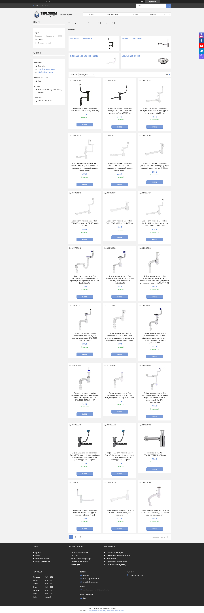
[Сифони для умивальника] (163, 43)
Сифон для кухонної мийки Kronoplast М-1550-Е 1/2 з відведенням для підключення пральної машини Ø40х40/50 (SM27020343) (154, 338)
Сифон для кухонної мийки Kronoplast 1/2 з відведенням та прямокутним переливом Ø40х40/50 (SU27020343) (84, 279)
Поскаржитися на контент (96, 611)
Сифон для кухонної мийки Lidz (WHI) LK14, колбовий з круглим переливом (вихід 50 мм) (155, 223)
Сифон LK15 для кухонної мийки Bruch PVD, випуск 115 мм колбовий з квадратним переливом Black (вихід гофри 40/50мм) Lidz (85, 456)
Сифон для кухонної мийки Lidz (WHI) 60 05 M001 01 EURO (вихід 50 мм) (85, 223)
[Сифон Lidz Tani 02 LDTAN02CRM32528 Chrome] (155, 439)
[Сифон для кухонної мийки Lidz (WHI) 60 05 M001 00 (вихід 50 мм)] (120, 207)
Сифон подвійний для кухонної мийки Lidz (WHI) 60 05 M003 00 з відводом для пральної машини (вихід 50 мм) (84, 166)
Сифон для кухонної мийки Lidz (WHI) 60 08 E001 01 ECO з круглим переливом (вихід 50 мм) (154, 110)
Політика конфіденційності (115, 611)
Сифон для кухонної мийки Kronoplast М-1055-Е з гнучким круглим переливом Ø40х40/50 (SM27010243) (84, 336)
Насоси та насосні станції (79, 562)
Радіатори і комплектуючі (115, 553)
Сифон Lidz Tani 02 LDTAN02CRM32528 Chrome (154, 454)
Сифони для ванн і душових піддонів (84, 56)
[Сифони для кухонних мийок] (111, 43)
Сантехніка (92, 23)
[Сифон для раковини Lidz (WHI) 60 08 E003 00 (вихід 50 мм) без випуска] (120, 496)
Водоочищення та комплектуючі (117, 562)
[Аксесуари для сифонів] (163, 61)
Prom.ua (113, 608)
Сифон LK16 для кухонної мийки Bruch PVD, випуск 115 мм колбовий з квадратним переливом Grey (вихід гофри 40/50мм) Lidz (119, 456)
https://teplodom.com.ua (46, 69)
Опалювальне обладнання (79, 553)
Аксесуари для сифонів (131, 56)
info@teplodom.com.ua (46, 72)
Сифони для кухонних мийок (81, 39)
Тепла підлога (111, 559)
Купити (84, 125)
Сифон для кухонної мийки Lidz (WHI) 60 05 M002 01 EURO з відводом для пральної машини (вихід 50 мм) (119, 166)
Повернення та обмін (42, 559)
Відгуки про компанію (42, 562)
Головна (91, 14)
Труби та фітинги (76, 565)
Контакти (153, 14)
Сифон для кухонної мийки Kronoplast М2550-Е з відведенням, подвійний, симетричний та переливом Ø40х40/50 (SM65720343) (154, 397)
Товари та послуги (112, 14)
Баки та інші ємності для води (116, 565)
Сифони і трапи (104, 23)
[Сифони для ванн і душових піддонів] (111, 61)
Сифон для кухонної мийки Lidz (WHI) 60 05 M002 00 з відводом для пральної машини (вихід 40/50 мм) (154, 165)
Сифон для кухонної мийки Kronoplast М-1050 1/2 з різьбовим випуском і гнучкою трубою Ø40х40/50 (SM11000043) (84, 396)
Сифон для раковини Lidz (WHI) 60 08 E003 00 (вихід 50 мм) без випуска (120, 512)
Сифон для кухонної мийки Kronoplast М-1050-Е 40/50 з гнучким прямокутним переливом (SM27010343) (119, 279)
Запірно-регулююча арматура (81, 559)
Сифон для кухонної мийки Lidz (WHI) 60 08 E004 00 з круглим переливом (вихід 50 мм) (85, 512)
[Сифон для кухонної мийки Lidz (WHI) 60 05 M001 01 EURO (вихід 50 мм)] (85, 207)
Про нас (135, 14)
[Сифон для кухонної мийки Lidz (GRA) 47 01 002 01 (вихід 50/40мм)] (85, 94)
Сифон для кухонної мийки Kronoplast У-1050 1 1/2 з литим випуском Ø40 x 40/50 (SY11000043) (119, 395)
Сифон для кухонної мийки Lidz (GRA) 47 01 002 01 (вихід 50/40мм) (85, 109)
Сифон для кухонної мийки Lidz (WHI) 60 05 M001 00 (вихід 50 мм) (120, 222)
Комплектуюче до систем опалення (118, 556)
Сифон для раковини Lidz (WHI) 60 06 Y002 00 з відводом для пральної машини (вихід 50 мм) (154, 512)
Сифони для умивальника (132, 39)
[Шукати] (168, 6)
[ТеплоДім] (45, 14)
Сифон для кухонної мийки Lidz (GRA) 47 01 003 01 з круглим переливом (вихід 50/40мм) (119, 110)
